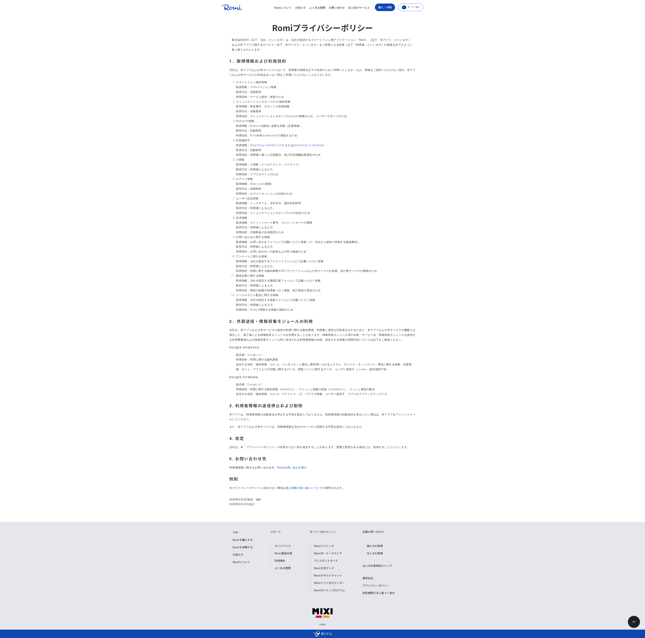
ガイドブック (283, 546)
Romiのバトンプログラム (329, 590)
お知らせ (300, 7)
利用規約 (280, 561)
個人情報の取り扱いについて (304, 487)
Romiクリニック (324, 546)
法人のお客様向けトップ (377, 566)
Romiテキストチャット (328, 575)
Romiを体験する (243, 547)
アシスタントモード (326, 561)
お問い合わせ (337, 7)
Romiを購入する (243, 540)
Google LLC (254, 354)
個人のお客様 (375, 546)
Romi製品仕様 (283, 553)
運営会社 (367, 578)
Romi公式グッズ (324, 568)
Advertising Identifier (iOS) (267, 145)
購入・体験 (385, 7)
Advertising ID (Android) (308, 145)
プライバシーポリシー (375, 585)
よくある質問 (317, 7)
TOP (235, 532)
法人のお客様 (375, 553)
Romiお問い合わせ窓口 (292, 467)
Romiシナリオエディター (329, 583)
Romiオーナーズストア (328, 553)
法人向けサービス (359, 7)
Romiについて (283, 7)
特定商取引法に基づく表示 (378, 593)
